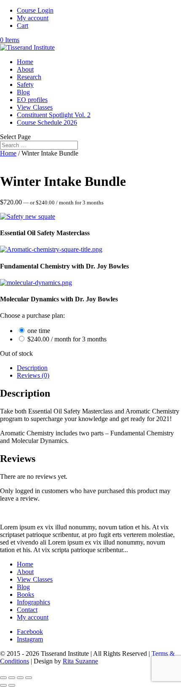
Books (25, 594)
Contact (27, 609)
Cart (22, 25)
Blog (23, 92)
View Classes (35, 107)
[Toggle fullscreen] (11, 677)
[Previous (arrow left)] (3, 685)
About (25, 69)
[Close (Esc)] (28, 677)
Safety (25, 84)
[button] (27, 216)
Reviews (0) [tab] (33, 375)
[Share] (20, 677)
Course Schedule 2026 (47, 122)
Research (29, 77)
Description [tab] (32, 367)
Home (25, 61)
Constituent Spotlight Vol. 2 (53, 114)
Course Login (35, 10)
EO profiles (32, 99)
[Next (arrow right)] (11, 685)
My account (32, 17)
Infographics (33, 602)
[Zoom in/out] (3, 677)
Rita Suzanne (80, 661)
